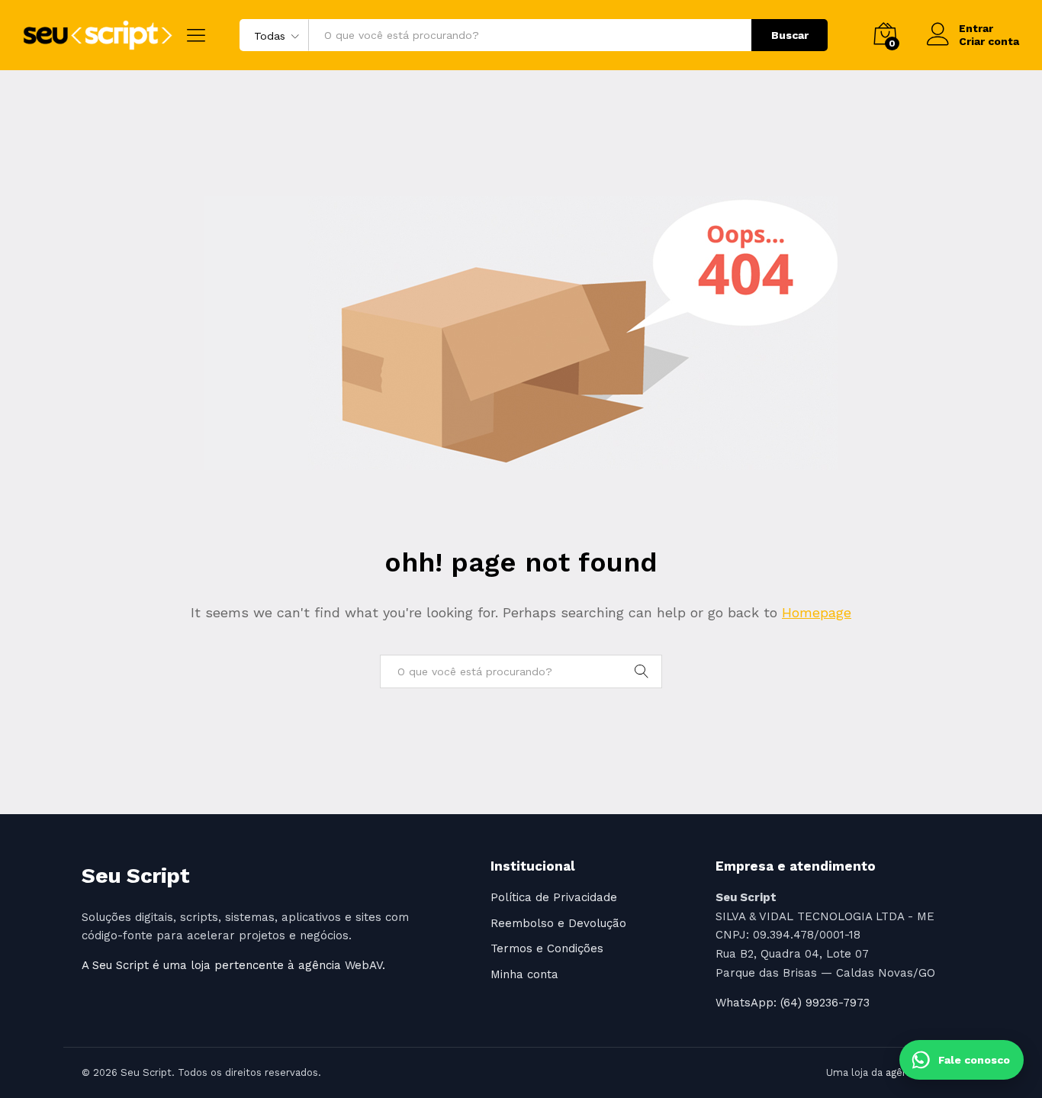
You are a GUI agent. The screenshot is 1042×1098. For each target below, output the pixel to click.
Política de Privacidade (553, 897)
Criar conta (989, 41)
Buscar (790, 35)
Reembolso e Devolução (558, 923)
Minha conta (524, 974)
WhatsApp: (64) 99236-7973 (793, 1002)
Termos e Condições (546, 948)
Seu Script (135, 875)
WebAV (363, 965)
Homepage (816, 612)
